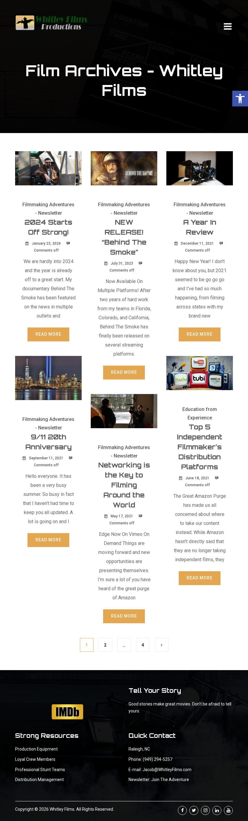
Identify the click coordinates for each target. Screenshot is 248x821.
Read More (48, 334)
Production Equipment (36, 749)
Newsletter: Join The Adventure (159, 779)
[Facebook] (182, 810)
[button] (240, 98)
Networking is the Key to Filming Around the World (124, 485)
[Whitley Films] (51, 22)
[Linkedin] (216, 810)
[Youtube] (228, 810)
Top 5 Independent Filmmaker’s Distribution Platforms (199, 447)
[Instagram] (205, 810)
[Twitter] (193, 810)
